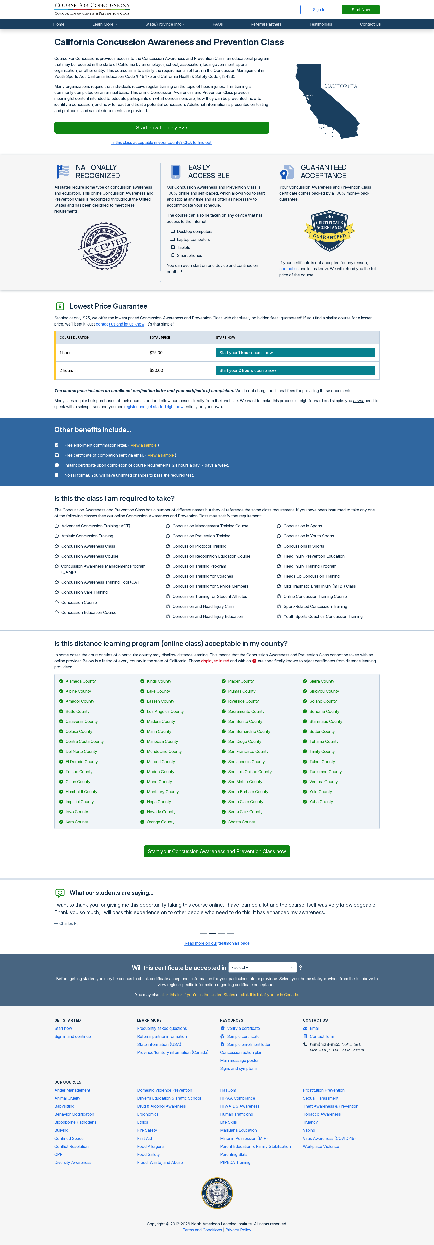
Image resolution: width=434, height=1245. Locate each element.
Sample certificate (243, 1036)
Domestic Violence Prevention (164, 1090)
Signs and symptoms (239, 1068)
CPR (58, 1154)
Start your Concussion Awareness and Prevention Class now (217, 851)
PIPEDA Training (235, 1162)
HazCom (228, 1090)
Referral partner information (162, 1036)
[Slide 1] (212, 933)
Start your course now (246, 352)
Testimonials (320, 24)
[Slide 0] (203, 933)
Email (314, 1028)
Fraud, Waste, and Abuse (160, 1162)
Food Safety (148, 1154)
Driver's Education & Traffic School (169, 1098)
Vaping (309, 1130)
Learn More (103, 24)
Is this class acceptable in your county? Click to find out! (161, 142)
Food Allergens (151, 1146)
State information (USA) (159, 1044)
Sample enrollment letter (248, 1044)
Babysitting (64, 1106)
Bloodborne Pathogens (75, 1122)
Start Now (361, 9)
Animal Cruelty (67, 1098)
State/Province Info (163, 24)
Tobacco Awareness (322, 1114)
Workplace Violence (321, 1146)
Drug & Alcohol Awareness (161, 1106)
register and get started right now (154, 406)
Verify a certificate (243, 1028)
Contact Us (370, 24)
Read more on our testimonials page (217, 943)
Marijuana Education (238, 1130)
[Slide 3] (230, 933)
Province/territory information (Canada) (173, 1052)
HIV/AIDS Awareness (240, 1106)
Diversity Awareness (72, 1162)
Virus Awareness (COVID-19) (329, 1138)
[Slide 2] (221, 933)
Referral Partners (266, 24)
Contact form (322, 1036)
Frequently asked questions (162, 1028)
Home (58, 24)
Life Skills (228, 1122)
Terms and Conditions (203, 1229)
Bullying (61, 1130)
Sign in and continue (72, 1036)
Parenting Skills (233, 1154)
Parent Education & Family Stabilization (255, 1146)
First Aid (144, 1138)
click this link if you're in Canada (269, 994)
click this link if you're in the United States (197, 994)
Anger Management (72, 1090)
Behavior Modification (74, 1114)
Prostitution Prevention (324, 1090)
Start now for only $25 (161, 128)
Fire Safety (147, 1130)
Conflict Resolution (71, 1146)
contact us (289, 268)
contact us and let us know (120, 324)
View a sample (144, 445)
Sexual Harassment (320, 1098)
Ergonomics (148, 1114)
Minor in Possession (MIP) (244, 1138)
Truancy (310, 1122)
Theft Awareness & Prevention (330, 1106)
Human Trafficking (236, 1114)
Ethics (142, 1122)
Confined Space (69, 1138)
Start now (63, 1028)
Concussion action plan (241, 1052)
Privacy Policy (238, 1229)
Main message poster (239, 1060)
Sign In (319, 9)
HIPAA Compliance (237, 1098)
